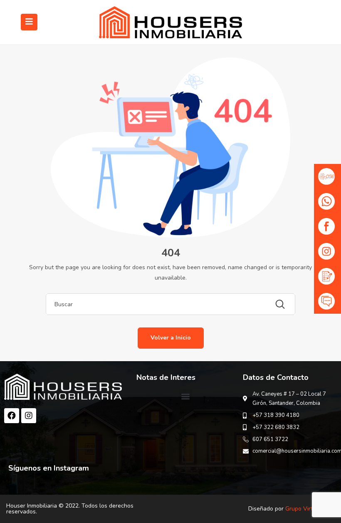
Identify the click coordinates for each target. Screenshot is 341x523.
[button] (186, 396)
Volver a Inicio (171, 338)
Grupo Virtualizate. (310, 509)
